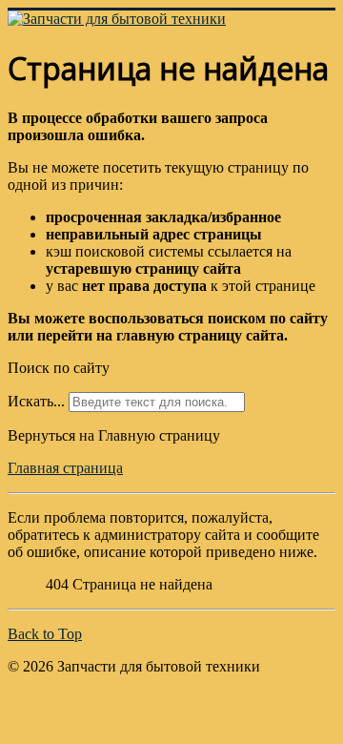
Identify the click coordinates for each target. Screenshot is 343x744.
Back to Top (45, 634)
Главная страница (65, 468)
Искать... (36, 401)
